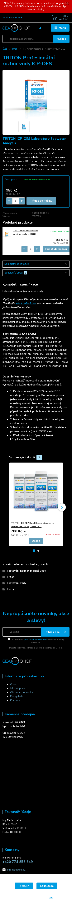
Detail (36, 541)
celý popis (53, 169)
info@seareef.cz (16, 869)
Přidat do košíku (41, 201)
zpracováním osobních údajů (35, 639)
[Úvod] (16, 28)
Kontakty (15, 700)
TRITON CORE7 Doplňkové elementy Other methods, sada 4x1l (32, 524)
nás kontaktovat (26, 303)
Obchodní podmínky (21, 692)
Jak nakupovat (18, 688)
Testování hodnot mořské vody (26, 571)
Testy (10, 589)
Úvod (4, 48)
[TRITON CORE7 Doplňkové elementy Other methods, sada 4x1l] (36, 492)
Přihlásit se (52, 632)
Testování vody (16, 583)
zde (51, 897)
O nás (13, 684)
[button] (34, 550)
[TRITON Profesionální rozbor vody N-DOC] (6, 234)
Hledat (61, 39)
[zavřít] (67, 4)
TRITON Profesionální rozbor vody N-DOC (25, 232)
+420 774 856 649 (12, 17)
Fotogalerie (16, 696)
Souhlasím (47, 886)
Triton (14, 48)
